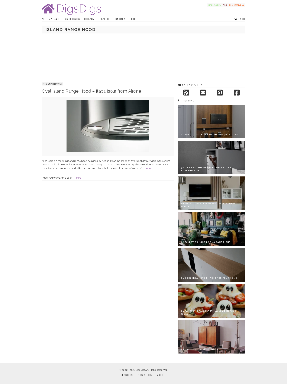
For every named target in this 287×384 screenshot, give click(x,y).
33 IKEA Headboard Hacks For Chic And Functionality (207, 169)
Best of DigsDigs (72, 19)
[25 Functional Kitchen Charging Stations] (211, 121)
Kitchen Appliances (52, 84)
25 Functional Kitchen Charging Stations (209, 134)
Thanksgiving (236, 5)
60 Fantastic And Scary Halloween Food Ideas (208, 312)
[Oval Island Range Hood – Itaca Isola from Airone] (108, 151)
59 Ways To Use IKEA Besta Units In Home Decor (208, 205)
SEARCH (241, 19)
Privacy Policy (145, 375)
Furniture (104, 19)
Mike (78, 177)
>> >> (148, 168)
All (43, 19)
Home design (119, 19)
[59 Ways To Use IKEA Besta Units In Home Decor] (211, 193)
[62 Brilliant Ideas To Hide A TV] (211, 337)
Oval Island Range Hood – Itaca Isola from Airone (91, 91)
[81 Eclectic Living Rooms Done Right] (211, 229)
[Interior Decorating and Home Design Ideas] (71, 15)
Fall (225, 5)
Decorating (89, 19)
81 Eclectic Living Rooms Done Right (206, 242)
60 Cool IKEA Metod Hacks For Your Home (209, 278)
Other (132, 19)
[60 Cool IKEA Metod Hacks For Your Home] (211, 265)
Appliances (54, 19)
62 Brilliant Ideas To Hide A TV (202, 350)
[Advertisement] (143, 58)
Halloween (214, 5)
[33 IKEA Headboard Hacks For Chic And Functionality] (211, 157)
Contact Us (127, 375)
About (160, 375)
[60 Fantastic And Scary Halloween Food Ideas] (211, 301)
